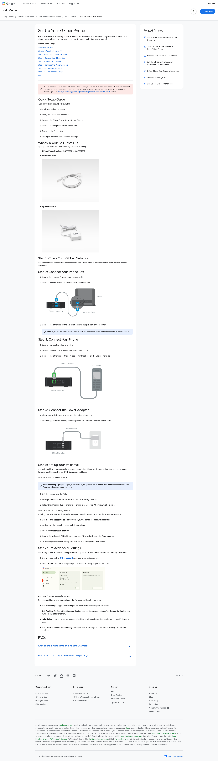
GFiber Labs (154, 711)
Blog (151, 697)
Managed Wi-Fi (41, 701)
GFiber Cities (29, 3)
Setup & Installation (26, 17)
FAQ (113, 691)
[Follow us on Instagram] (68, 675)
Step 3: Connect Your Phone (49, 61)
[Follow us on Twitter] (55, 675)
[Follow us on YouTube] (49, 675)
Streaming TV (80, 693)
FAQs (40, 75)
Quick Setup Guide (45, 48)
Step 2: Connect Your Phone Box (51, 58)
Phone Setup (70, 17)
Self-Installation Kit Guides (50, 17)
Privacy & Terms (118, 699)
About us (153, 693)
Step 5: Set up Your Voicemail (50, 68)
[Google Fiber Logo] (8, 3)
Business (60, 4)
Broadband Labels (81, 701)
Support (74, 3)
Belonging (153, 704)
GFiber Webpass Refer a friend (86, 697)
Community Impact (159, 708)
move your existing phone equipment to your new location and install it (85, 92)
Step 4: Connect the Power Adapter (53, 65)
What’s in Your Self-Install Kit (50, 51)
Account (212, 4)
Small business (41, 693)
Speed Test (117, 702)
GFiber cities (41, 697)
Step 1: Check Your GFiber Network (52, 54)
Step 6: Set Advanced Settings (50, 72)
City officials (40, 704)
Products (46, 3)
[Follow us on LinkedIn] (74, 675)
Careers (154, 701)
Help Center (9, 17)
